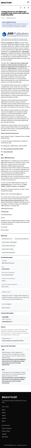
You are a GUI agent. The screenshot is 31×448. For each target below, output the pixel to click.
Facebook (14, 186)
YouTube (8, 186)
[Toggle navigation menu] (28, 2)
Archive (4, 418)
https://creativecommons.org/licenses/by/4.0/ (12, 200)
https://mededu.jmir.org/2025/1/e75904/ (13, 340)
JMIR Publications (12, 68)
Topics (4, 415)
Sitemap (4, 434)
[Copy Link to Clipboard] (28, 7)
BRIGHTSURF (6, 3)
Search (4, 412)
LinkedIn (3, 186)
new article (13, 51)
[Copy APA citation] (27, 350)
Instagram (22, 186)
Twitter (25, 184)
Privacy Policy (6, 431)
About (3, 421)
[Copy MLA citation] (27, 370)
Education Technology (22, 238)
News (3, 410)
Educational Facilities (8, 245)
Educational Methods (8, 252)
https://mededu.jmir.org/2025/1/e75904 (13, 148)
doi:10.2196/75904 (8, 151)
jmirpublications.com (6, 184)
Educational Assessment (9, 242)
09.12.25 (3, 18)
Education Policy (7, 238)
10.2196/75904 (5, 211)
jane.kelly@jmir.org (7, 321)
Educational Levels (7, 249)
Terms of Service (6, 428)
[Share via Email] (24, 7)
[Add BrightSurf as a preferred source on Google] (20, 7)
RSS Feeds (5, 437)
